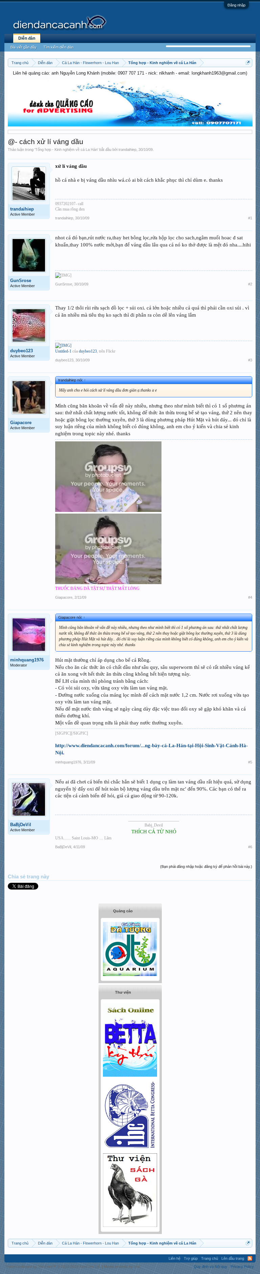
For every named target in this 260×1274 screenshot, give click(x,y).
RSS (249, 1258)
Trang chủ (209, 1258)
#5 (250, 762)
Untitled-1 (63, 351)
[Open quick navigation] (248, 62)
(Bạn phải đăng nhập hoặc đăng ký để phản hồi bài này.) (206, 866)
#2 (250, 284)
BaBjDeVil (20, 824)
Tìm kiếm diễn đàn (58, 47)
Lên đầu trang (232, 1258)
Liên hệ (174, 1258)
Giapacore (20, 422)
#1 (250, 218)
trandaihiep (127, 149)
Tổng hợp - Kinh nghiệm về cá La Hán (66, 149)
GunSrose (20, 280)
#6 (250, 847)
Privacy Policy (242, 1267)
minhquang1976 (27, 659)
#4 (250, 597)
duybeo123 (21, 350)
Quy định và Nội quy (210, 1267)
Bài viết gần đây (23, 47)
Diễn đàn (26, 38)
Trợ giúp (191, 1258)
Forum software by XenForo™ (53, 1267)
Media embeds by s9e (122, 1267)
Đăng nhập (236, 5)
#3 (250, 360)
